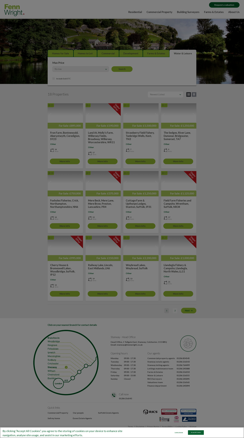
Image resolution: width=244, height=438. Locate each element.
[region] (122, 432)
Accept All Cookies (196, 432)
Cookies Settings (179, 432)
